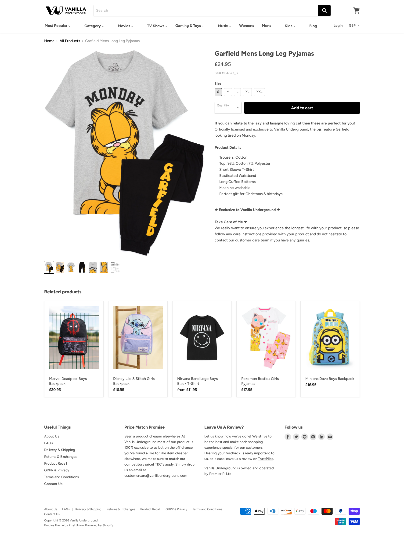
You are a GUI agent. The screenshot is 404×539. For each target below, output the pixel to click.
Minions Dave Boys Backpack (329, 378)
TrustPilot (265, 459)
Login (338, 25)
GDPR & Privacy (56, 470)
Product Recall (55, 463)
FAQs (48, 443)
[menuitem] (58, 26)
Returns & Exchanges (60, 457)
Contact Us (53, 484)
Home (49, 41)
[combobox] (206, 10)
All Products (70, 41)
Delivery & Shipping (59, 450)
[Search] (324, 10)
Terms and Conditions (61, 477)
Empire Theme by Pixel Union (64, 525)
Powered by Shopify (99, 525)
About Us (51, 436)
